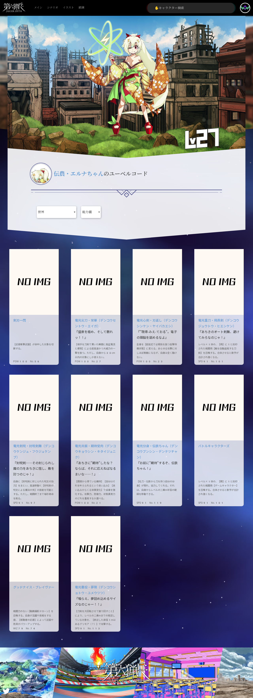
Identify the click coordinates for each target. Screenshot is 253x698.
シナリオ (52, 7)
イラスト (68, 7)
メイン (38, 7)
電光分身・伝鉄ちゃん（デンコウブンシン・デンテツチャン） (157, 451)
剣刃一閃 (19, 320)
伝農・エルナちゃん (79, 174)
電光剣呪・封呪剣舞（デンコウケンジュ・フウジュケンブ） (33, 451)
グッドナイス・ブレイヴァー (33, 587)
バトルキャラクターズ (213, 446)
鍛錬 (81, 7)
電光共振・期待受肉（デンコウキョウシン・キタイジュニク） (95, 451)
